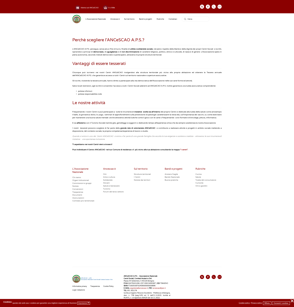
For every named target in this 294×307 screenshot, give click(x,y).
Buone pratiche (171, 180)
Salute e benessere (111, 186)
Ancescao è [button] (115, 19)
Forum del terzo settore (113, 192)
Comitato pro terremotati (83, 201)
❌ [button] (292, 301)
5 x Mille (111, 8)
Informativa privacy (79, 286)
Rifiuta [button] (267, 303)
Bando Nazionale (172, 177)
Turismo (106, 189)
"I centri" (184, 150)
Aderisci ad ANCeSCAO (89, 8)
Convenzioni (77, 189)
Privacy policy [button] (256, 303)
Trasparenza (77, 192)
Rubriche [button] (160, 19)
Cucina (198, 174)
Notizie (75, 186)
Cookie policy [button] (244, 303)
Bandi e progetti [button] (145, 19)
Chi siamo (76, 177)
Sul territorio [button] (129, 19)
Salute (198, 177)
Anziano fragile (171, 174)
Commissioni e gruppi (81, 183)
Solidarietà (107, 180)
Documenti (77, 195)
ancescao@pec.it (159, 288)
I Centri (137, 177)
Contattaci (173, 19)
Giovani (106, 183)
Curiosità (199, 183)
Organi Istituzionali (80, 180)
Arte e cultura (109, 177)
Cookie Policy (108, 286)
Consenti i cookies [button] (281, 303)
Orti (104, 174)
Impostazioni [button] (83, 303)
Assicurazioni (78, 198)
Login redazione (78, 290)
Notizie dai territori (142, 180)
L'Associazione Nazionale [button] (96, 19)
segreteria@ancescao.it (139, 288)
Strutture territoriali (142, 174)
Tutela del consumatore (205, 180)
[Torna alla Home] (76, 19)
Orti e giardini (201, 186)
